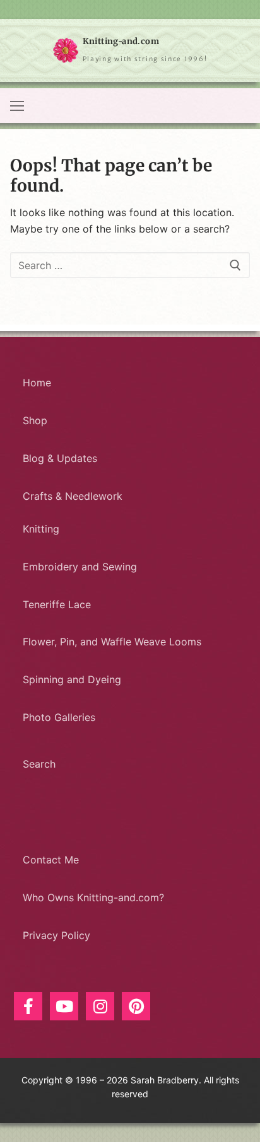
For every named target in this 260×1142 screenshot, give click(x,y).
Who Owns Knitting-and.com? (93, 897)
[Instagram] (100, 1006)
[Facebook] (28, 1006)
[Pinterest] (136, 1006)
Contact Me (51, 859)
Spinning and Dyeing (72, 679)
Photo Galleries (59, 717)
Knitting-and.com (121, 41)
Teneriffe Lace (57, 604)
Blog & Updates (60, 458)
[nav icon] (17, 106)
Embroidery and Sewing (80, 566)
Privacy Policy (56, 935)
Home (37, 382)
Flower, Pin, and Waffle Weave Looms (112, 641)
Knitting (41, 528)
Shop (35, 420)
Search (39, 764)
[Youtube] (64, 1006)
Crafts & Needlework (72, 496)
